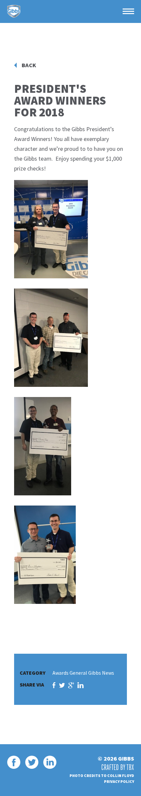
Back (29, 65)
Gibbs (13, 11)
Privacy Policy (119, 781)
